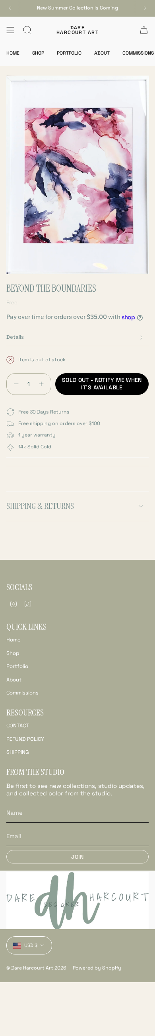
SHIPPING (17, 752)
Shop (12, 653)
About (13, 679)
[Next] (145, 8)
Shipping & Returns (40, 506)
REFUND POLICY (25, 739)
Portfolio (17, 666)
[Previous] (10, 8)
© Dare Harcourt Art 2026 (36, 968)
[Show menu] (10, 30)
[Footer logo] (77, 900)
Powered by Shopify (97, 968)
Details (15, 337)
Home (13, 639)
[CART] (144, 30)
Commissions (22, 692)
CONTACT (17, 725)
